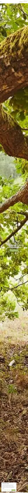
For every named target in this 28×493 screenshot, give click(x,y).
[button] (2, 247)
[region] (8, 487)
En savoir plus (14, 250)
